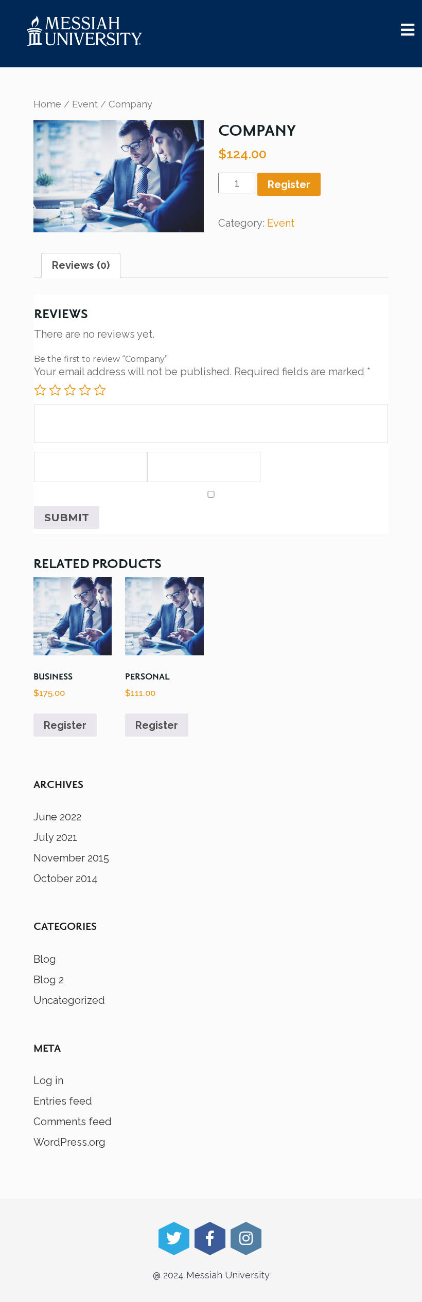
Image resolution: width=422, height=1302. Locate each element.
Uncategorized (69, 1000)
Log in (48, 1080)
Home (47, 104)
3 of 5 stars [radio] (70, 390)
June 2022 (57, 817)
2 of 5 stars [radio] (55, 390)
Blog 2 (48, 980)
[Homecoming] (84, 30)
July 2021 (55, 837)
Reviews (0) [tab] (81, 265)
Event (85, 104)
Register (289, 184)
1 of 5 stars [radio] (40, 390)
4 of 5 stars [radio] (85, 390)
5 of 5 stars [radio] (100, 390)
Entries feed (62, 1101)
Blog (44, 959)
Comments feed (72, 1121)
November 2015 (71, 858)
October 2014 (65, 878)
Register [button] (65, 725)
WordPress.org (69, 1142)
